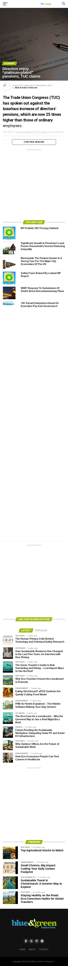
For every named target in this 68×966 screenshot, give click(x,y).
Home (22, 949)
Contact (44, 949)
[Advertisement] (34, 185)
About (32, 949)
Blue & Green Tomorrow (26, 88)
